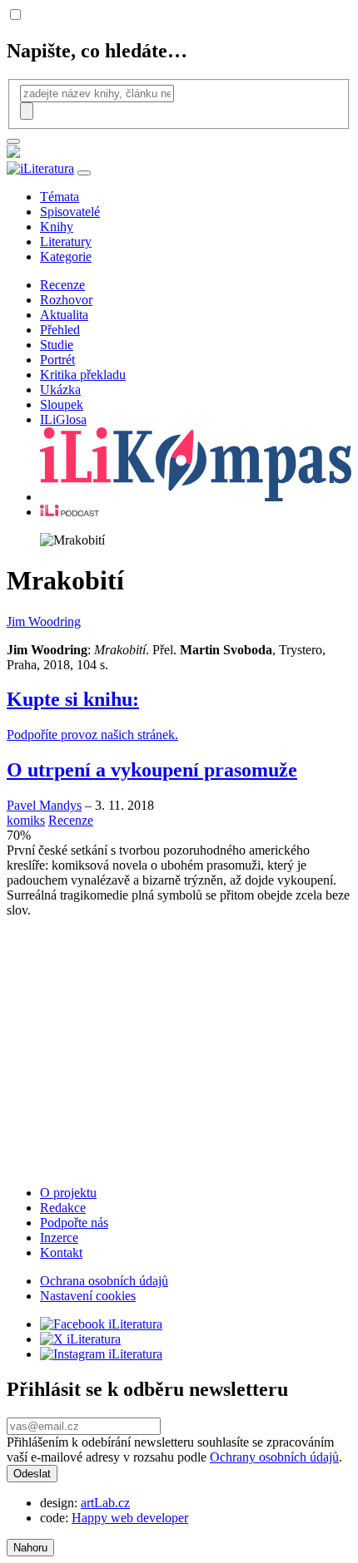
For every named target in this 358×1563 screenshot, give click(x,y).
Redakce (63, 1208)
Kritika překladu (83, 374)
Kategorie (66, 256)
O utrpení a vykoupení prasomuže (152, 770)
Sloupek (61, 404)
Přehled (60, 330)
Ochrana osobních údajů (104, 1281)
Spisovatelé (70, 212)
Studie (56, 345)
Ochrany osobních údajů (274, 1457)
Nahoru (30, 1547)
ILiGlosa (63, 419)
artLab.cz (105, 1503)
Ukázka (60, 389)
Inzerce (59, 1237)
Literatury (66, 241)
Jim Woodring (44, 621)
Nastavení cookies (88, 1296)
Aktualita (64, 315)
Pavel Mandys (44, 805)
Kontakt (61, 1252)
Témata (59, 197)
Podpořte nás (74, 1222)
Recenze (62, 285)
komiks (26, 820)
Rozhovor (66, 300)
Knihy (56, 226)
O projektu (68, 1193)
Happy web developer (130, 1518)
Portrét (57, 360)
